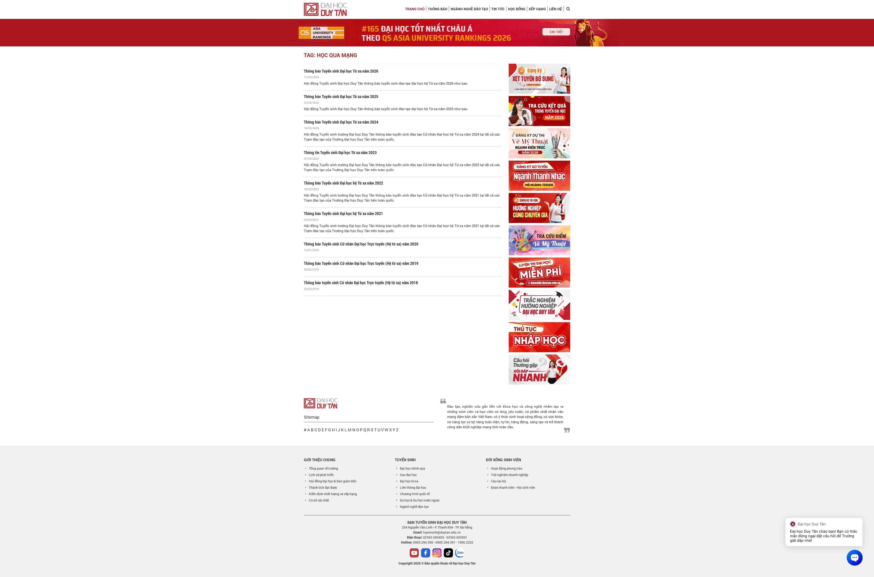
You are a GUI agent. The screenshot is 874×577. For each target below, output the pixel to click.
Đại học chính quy (412, 468)
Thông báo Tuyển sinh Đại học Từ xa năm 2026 (341, 71)
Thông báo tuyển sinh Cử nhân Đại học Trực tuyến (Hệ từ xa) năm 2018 (361, 282)
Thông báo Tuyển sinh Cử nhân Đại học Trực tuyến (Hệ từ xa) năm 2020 (361, 244)
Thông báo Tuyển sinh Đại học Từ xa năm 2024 (341, 122)
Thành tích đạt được (323, 487)
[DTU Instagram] (437, 552)
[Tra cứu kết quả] (539, 111)
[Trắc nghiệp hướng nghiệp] (539, 305)
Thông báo (437, 9)
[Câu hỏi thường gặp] (539, 369)
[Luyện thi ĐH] (539, 273)
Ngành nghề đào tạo (414, 506)
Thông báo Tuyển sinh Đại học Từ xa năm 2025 (341, 96)
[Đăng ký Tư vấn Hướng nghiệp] (539, 208)
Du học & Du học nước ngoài (420, 500)
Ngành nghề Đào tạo (469, 9)
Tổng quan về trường (323, 468)
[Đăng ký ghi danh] (539, 79)
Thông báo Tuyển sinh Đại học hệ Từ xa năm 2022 (343, 183)
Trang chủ (414, 9)
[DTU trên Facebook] (425, 552)
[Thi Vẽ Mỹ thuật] (539, 143)
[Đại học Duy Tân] (320, 403)
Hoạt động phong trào (506, 468)
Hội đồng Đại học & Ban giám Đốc (332, 481)
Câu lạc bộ (498, 481)
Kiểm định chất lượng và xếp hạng (333, 494)
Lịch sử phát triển (321, 475)
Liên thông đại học (413, 487)
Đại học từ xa (409, 481)
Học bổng (516, 9)
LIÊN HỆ (555, 9)
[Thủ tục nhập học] (539, 337)
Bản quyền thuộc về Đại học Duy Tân (450, 563)
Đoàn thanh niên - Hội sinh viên (513, 487)
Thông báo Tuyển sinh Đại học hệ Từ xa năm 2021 (343, 213)
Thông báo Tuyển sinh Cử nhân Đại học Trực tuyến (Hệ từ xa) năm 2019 (361, 263)
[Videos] (414, 552)
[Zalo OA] (459, 552)
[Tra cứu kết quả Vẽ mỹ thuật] (539, 240)
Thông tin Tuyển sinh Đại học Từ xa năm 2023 (340, 152)
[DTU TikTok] (448, 552)
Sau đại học (408, 475)
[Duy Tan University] (325, 9)
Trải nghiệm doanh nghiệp (509, 475)
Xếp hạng (537, 9)
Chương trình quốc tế (415, 494)
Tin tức (498, 9)
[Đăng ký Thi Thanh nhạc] (539, 176)
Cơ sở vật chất (319, 500)
